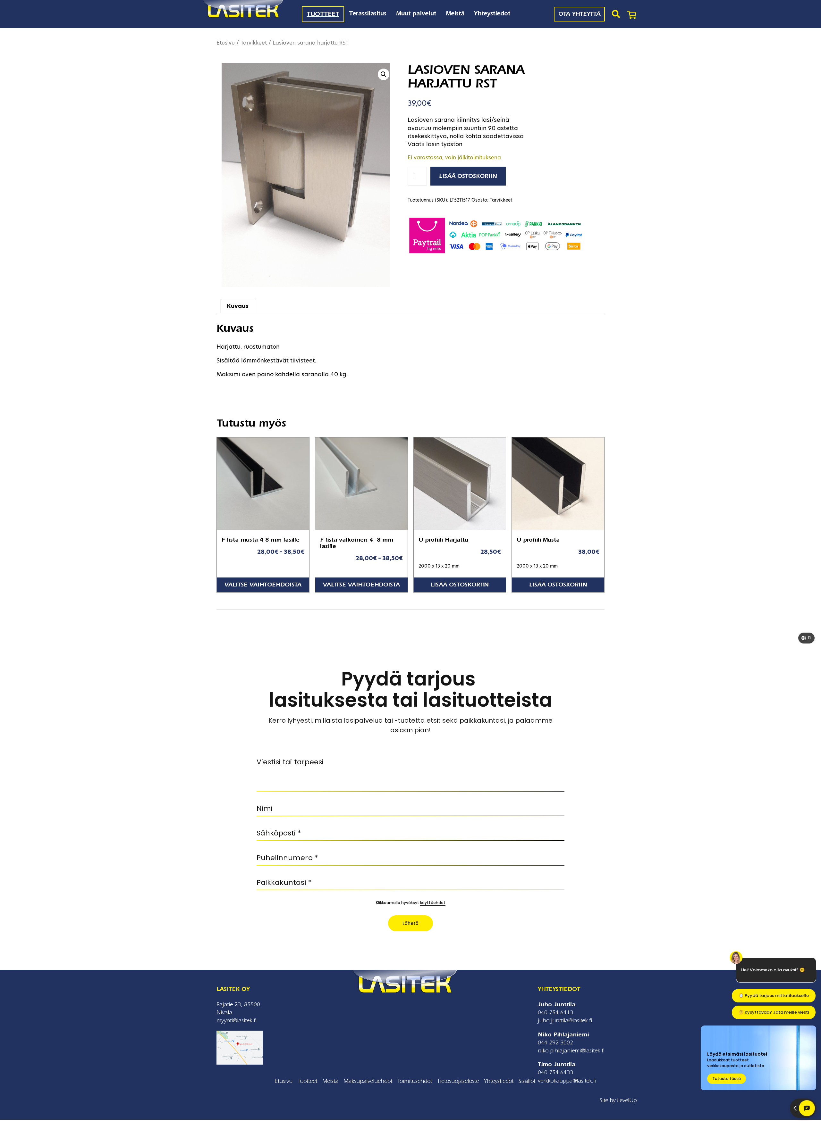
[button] (383, 74)
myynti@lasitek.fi (236, 1020)
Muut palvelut (416, 13)
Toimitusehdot (414, 1081)
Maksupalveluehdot (367, 1081)
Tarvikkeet (254, 42)
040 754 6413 (555, 1012)
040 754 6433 (555, 1072)
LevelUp (627, 1100)
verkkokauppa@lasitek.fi (567, 1080)
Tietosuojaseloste (458, 1081)
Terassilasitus (367, 13)
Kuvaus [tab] (237, 306)
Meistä (455, 13)
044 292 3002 (555, 1042)
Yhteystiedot (492, 13)
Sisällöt (527, 1081)
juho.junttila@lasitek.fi (565, 1020)
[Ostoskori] (632, 14)
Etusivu (225, 42)
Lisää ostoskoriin (468, 176)
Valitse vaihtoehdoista (262, 584)
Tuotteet (323, 14)
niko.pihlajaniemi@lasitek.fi (571, 1050)
